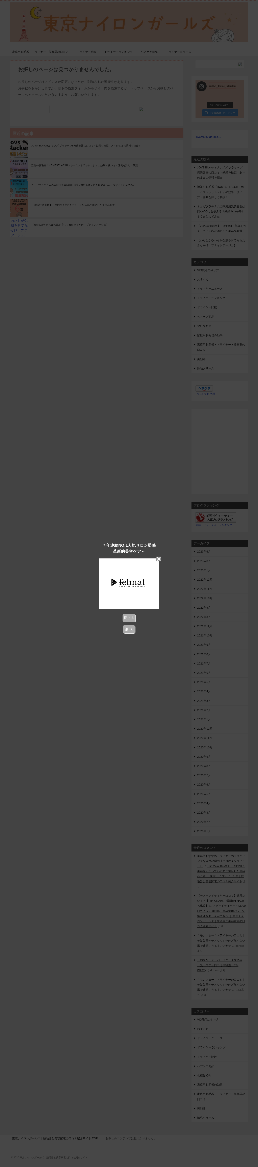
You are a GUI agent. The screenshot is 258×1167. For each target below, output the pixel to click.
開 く (129, 629)
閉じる (129, 618)
